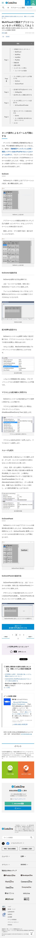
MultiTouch (18, 52)
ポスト (24, 659)
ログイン (19, 808)
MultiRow (17, 54)
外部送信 (10, 924)
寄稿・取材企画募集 (10, 849)
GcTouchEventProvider (21, 105)
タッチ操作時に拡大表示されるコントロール (23, 119)
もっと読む (7, 687)
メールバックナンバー (19, 799)
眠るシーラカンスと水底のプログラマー (21, 713)
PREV (6, 636)
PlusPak (17, 60)
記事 (22, 856)
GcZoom (17, 81)
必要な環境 (17, 65)
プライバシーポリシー (13, 922)
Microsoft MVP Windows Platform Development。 (19, 703)
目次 (18, 43)
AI (8, 8)
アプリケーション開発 (18, 8)
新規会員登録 (18, 803)
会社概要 (10, 917)
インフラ (29, 8)
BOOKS (23, 864)
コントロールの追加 (21, 71)
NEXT (30, 636)
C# (3, 36)
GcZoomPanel (19, 84)
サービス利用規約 (12, 919)
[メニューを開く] (3, 3)
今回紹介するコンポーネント (22, 49)
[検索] (3, 7)
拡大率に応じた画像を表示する (23, 95)
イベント (5, 864)
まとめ (16, 123)
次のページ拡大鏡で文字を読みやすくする (18, 627)
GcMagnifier (18, 92)
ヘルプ (9, 906)
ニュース (5, 856)
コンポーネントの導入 (20, 68)
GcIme (17, 115)
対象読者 (16, 62)
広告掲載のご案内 (27, 849)
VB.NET (7, 36)
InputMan (17, 57)
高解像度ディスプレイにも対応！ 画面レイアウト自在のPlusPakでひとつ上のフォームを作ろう (17, 152)
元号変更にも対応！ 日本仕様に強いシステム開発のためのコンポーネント (18, 675)
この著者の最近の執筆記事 (20, 724)
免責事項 (10, 914)
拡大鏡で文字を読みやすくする (23, 89)
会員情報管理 (11, 911)
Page (6, 60)
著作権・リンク (11, 909)
